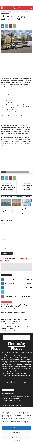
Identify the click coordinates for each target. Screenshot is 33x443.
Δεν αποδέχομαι (16, 432)
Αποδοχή (16, 427)
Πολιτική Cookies (16, 440)
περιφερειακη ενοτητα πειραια (13, 171)
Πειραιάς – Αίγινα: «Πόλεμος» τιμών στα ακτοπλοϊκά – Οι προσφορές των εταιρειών (14, 313)
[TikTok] (18, 382)
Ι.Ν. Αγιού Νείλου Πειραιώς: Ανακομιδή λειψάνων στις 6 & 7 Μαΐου (8, 188)
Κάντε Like (29, 279)
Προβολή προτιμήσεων (16, 437)
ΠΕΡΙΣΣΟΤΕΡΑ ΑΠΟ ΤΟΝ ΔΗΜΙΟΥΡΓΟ (22, 196)
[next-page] (17, 216)
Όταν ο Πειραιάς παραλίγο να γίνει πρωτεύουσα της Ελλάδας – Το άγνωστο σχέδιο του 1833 (16, 209)
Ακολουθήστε (28, 283)
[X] (6, 26)
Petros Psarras (6, 22)
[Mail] (15, 382)
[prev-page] (15, 216)
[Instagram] (11, 382)
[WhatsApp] (14, 26)
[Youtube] (25, 382)
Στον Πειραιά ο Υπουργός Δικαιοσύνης (27, 187)
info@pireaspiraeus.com (20, 378)
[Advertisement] (16, 3)
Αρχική (2, 11)
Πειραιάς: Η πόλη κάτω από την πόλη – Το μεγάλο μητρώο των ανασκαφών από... (16, 320)
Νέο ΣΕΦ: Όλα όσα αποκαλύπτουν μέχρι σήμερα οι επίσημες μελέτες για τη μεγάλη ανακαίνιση (5, 209)
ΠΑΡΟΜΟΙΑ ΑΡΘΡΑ (6, 196)
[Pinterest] (10, 26)
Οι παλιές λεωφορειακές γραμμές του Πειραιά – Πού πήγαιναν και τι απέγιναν (15, 305)
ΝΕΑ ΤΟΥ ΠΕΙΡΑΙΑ (8, 11)
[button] (30, 409)
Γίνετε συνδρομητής (26, 296)
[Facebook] (2, 26)
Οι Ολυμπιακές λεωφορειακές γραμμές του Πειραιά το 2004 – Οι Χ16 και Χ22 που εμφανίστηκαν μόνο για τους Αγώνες (27, 210)
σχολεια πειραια (24, 171)
